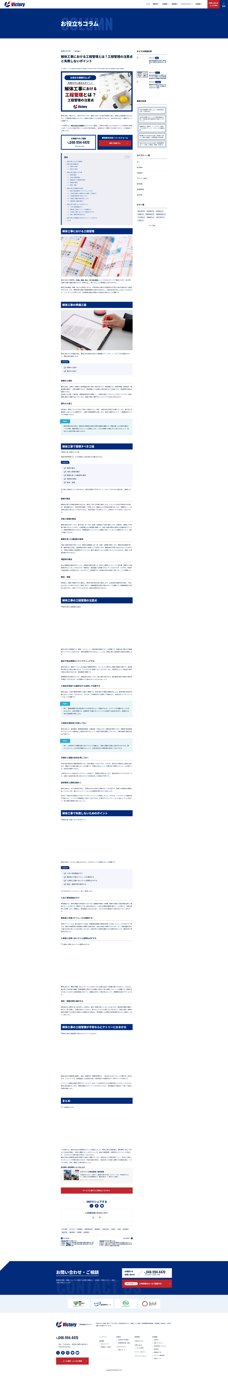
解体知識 (77, 51)
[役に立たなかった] (100, 1217)
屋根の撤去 (72, 175)
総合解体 (139, 167)
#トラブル (68, 68)
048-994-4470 (80, 142)
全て (138, 162)
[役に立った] (93, 1217)
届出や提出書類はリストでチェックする (80, 191)
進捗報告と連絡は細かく (76, 201)
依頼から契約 (73, 166)
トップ (148, 4)
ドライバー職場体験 (159, 1355)
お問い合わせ (213, 4)
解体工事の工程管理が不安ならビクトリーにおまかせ (81, 218)
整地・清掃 (72, 185)
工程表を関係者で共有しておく (78, 196)
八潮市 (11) (140, 220)
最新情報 (174, 4)
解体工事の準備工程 (71, 164)
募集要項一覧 (157, 1352)
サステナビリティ (186, 4)
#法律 (99, 68)
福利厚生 (156, 1349)
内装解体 (139, 173)
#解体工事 (107, 68)
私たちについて (105, 1344)
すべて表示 (151, 225)
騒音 (69, 287)
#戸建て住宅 (90, 68)
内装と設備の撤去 (74, 177)
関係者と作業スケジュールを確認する (79, 209)
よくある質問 (139, 1348)
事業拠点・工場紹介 (106, 1347)
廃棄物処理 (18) (150, 214)
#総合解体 (102, 68)
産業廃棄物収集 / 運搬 (124, 1343)
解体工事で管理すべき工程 (73, 172)
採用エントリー (158, 1358)
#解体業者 (112, 68)
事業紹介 (118, 1337)
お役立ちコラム (139, 1341)
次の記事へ (66, 1238)
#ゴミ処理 (63, 68)
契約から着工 (73, 169)
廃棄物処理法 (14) (160, 214)
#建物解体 (85, 68)
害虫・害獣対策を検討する (76, 214)
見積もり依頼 (73, 387)
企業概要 (164, 4)
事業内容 (155, 4)
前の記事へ (126, 1238)
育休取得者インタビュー (160, 1346)
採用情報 (197, 4)
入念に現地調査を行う (75, 207)
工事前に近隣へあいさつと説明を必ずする (81, 212)
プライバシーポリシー (141, 1356)
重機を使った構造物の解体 (76, 180)
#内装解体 (73, 68)
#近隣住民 (121, 68)
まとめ (68, 220)
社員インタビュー (158, 1343)
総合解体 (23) (159, 211)
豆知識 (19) (140, 214)
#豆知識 (117, 68)
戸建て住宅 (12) (160, 217)
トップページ (103, 1337)
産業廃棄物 (140, 189)
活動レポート (121, 1350)
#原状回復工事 (79, 68)
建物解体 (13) (150, 217)
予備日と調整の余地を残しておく (78, 198)
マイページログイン (140, 1352)
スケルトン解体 (142, 178)
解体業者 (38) (150, 211)
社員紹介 (156, 1340)
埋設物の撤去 (73, 182)
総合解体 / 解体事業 (123, 1340)
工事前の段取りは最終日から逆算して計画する (82, 193)
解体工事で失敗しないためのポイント (76, 204)
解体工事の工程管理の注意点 (74, 188)
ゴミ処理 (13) (141, 217)
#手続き (95, 68)
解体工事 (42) (141, 211)
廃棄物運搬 (88, 290)
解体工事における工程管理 (73, 161)
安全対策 (139, 195)
